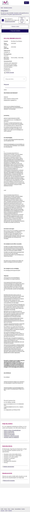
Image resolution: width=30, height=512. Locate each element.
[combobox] (15, 79)
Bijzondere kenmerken (6, 58)
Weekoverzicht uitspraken (9, 480)
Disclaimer (10, 510)
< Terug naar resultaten (15, 30)
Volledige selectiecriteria (8, 466)
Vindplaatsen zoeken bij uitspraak (11, 435)
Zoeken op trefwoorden (9, 431)
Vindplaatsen (7, 69)
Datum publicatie (6, 47)
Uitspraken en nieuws (8, 7)
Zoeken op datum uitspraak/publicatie (12, 430)
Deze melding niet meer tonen (22, 20)
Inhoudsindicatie (8, 61)
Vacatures (2, 510)
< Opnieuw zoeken (15, 26)
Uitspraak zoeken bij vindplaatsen (11, 437)
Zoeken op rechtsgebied (9, 434)
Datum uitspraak (6, 44)
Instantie (6, 41)
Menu (26, 2)
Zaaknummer (7, 50)
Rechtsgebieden (7, 54)
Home (2, 7)
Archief (6, 510)
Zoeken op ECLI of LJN (9, 433)
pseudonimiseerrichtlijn (10, 21)
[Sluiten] (27, 20)
